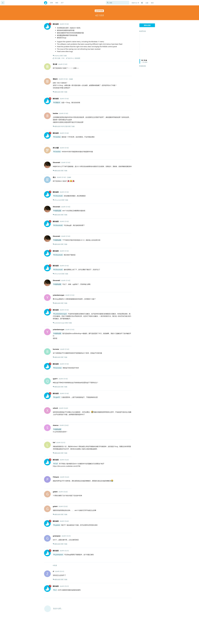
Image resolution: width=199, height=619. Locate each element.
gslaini (57, 525)
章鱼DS (57, 102)
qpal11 (57, 397)
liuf (56, 464)
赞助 (56, 3)
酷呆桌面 (58, 211)
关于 (62, 3)
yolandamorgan (61, 314)
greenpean (59, 555)
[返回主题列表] (3, 3)
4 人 (73, 58)
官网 (51, 3)
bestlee (58, 137)
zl (55, 590)
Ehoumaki (59, 196)
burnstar (58, 368)
